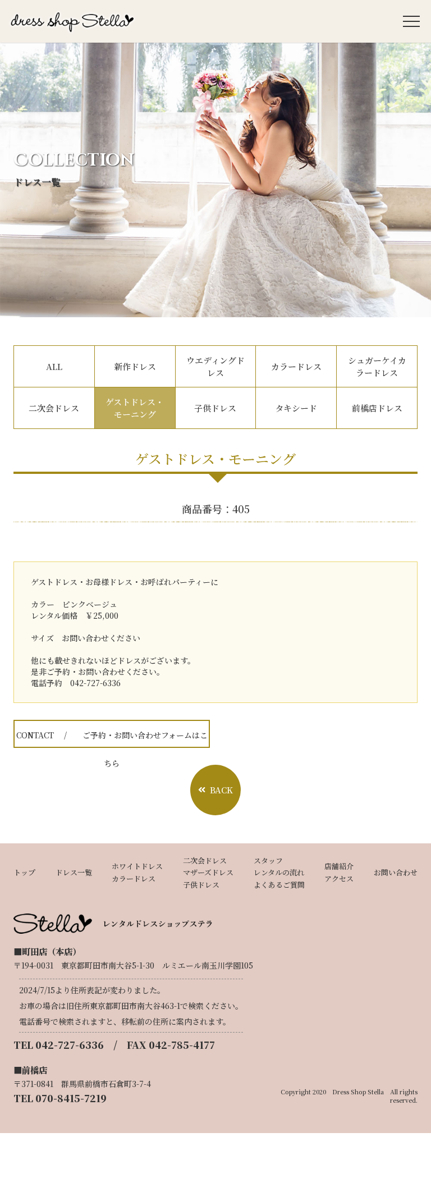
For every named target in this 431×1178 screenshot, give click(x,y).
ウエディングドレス (215, 366)
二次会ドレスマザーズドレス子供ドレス (208, 873)
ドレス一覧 (74, 872)
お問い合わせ (396, 872)
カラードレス (296, 366)
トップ (24, 872)
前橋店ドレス (377, 408)
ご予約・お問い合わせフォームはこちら (112, 738)
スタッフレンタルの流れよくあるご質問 (279, 873)
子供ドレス (215, 408)
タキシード (296, 408)
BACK (221, 790)
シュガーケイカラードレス (377, 366)
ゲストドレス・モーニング (135, 407)
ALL (54, 366)
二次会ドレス (54, 408)
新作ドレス (135, 366)
